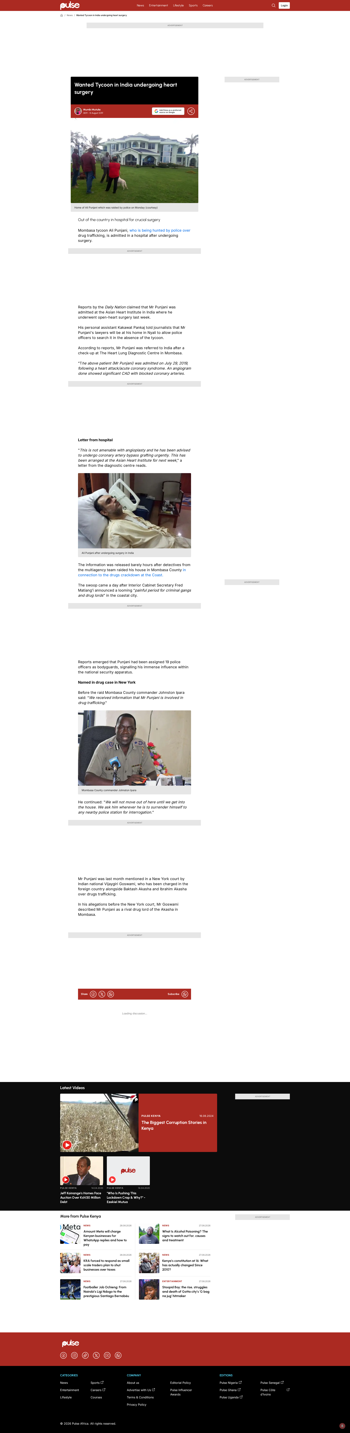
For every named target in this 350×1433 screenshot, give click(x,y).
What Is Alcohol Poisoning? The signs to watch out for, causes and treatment (185, 1235)
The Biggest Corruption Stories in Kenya (173, 1125)
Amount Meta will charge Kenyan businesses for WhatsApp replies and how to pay (105, 1238)
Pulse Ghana (228, 1390)
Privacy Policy (136, 1404)
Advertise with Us (139, 1390)
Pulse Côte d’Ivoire (267, 1392)
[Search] (274, 5)
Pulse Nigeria (229, 1383)
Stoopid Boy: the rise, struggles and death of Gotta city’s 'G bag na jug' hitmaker (185, 1291)
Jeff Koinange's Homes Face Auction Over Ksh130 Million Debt (80, 1197)
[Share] (191, 111)
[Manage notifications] (342, 1426)
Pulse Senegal (270, 1383)
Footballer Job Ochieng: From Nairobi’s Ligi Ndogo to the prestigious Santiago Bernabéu (106, 1291)
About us (133, 1383)
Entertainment (158, 5)
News (140, 5)
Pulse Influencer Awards (181, 1392)
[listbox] (175, 1181)
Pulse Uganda (229, 1397)
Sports (193, 5)
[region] (175, 1181)
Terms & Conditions (140, 1397)
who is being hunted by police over (159, 230)
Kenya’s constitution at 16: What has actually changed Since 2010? (185, 1265)
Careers (208, 5)
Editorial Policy (180, 1383)
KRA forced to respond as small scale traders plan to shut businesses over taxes (106, 1265)
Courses (96, 1397)
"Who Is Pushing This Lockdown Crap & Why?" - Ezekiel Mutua (126, 1197)
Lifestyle (178, 5)
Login (284, 5)
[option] (81, 1182)
